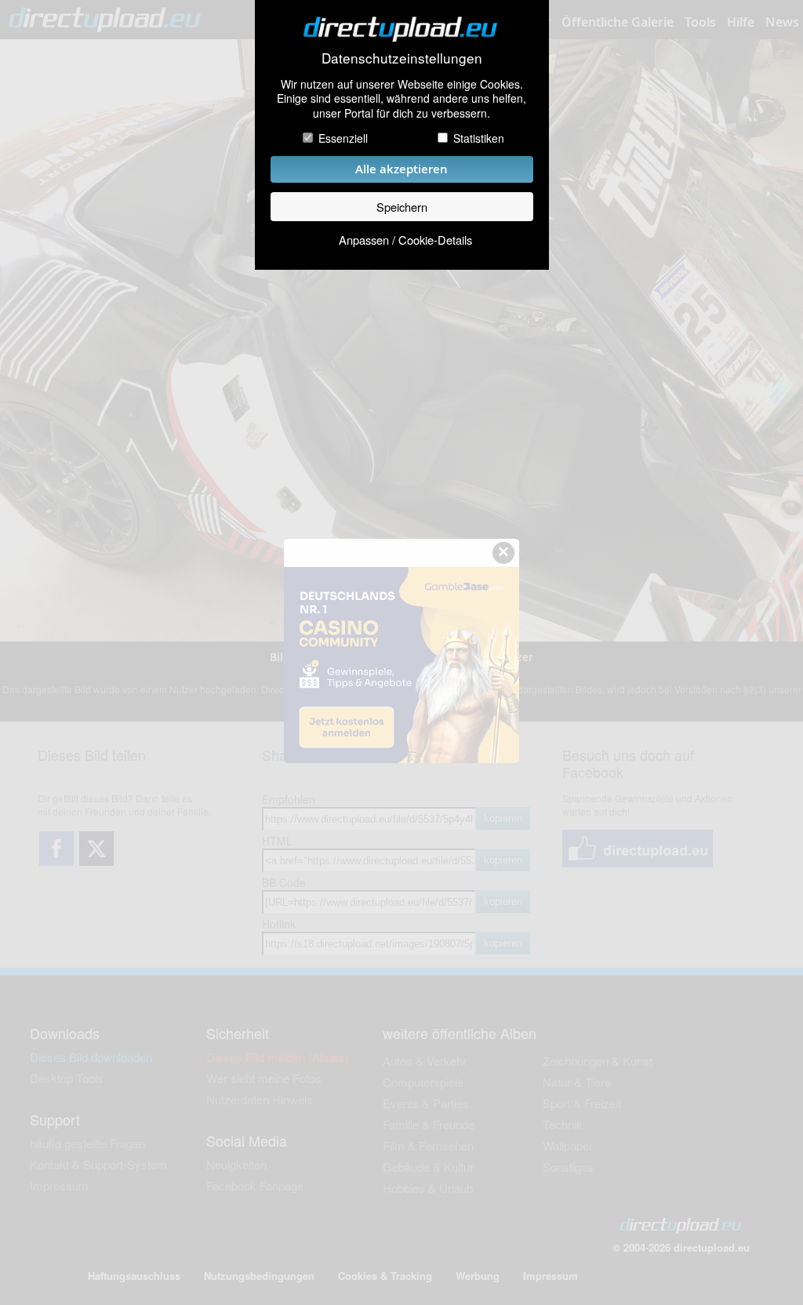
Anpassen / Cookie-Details (405, 239)
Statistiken (478, 138)
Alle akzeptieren (401, 169)
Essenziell (343, 138)
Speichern (401, 206)
